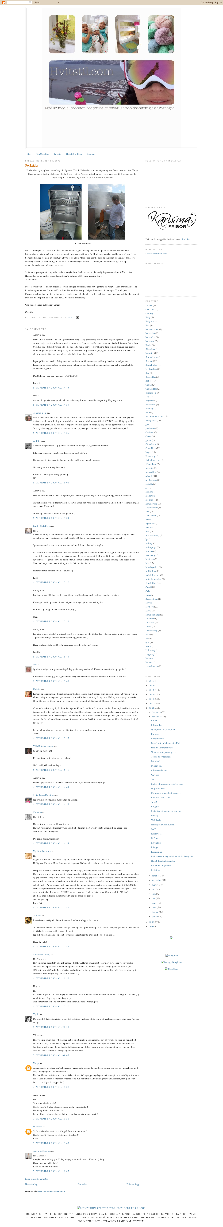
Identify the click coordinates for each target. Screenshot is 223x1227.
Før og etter (150, 420)
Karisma (149, 491)
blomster (149, 353)
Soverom (149, 618)
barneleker (150, 337)
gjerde (148, 440)
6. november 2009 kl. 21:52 (51, 978)
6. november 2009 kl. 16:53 (51, 804)
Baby (148, 317)
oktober (156, 875)
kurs (147, 511)
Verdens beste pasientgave (163, 752)
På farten (155, 838)
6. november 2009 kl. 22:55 (51, 1027)
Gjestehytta (150, 444)
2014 (152, 685)
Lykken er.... (156, 765)
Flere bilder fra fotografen (163, 860)
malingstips (150, 547)
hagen (148, 452)
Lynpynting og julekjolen (163, 729)
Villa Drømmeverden (43, 746)
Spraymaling (151, 630)
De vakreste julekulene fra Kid (165, 743)
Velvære (149, 658)
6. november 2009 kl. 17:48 (51, 946)
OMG (153, 829)
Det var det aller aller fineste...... (165, 792)
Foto (147, 412)
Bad (147, 325)
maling (148, 543)
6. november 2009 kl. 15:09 (51, 518)
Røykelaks (31, 165)
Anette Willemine (41, 1150)
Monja (36, 1063)
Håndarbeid (150, 464)
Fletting (149, 408)
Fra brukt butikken (154, 416)
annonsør (149, 313)
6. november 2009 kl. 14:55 (51, 404)
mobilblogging (152, 574)
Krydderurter (151, 507)
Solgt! (154, 801)
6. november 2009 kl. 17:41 (51, 907)
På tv (147, 590)
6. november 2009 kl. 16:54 (51, 843)
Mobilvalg (156, 820)
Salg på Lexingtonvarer (162, 747)
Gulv (153, 779)
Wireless (155, 774)
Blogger (155, 806)
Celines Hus (151, 388)
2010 (152, 703)
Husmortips (150, 456)
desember (156, 712)
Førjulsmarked (158, 788)
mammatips (150, 555)
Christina (37, 812)
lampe (148, 519)
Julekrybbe (156, 724)
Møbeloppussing (153, 578)
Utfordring (150, 650)
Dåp (147, 396)
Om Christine (42, 153)
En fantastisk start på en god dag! (166, 811)
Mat (147, 563)
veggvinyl (150, 654)
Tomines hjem (39, 412)
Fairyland (155, 761)
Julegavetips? (157, 738)
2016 (152, 680)
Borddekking (151, 357)
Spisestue (149, 622)
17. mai (148, 305)
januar (155, 916)
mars (154, 907)
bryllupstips (151, 368)
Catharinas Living (41, 954)
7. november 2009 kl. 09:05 (51, 1055)
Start (29, 153)
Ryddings (155, 869)
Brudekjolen (151, 364)
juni (154, 893)
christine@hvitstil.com (156, 253)
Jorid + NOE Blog (41, 525)
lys (146, 539)
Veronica (37, 915)
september (157, 880)
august (155, 884)
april (154, 902)
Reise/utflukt (151, 598)
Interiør (148, 475)
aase (35, 664)
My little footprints (42, 851)
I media (57, 153)
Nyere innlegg (32, 1184)
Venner (148, 662)
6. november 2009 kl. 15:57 (51, 738)
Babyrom (149, 321)
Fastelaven (150, 404)
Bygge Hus (150, 376)
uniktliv (37, 440)
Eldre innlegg (132, 1184)
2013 (152, 689)
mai (154, 898)
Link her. (186, 239)
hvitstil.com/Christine (43, 795)
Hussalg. (155, 815)
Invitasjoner (151, 479)
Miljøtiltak (150, 570)
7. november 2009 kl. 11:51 (51, 1118)
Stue (147, 634)
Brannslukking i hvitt (161, 797)
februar (155, 911)
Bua (147, 372)
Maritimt (149, 559)
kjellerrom (150, 495)
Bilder (148, 345)
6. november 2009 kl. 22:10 (51, 1006)
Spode (148, 626)
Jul (146, 487)
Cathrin (36, 688)
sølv (147, 642)
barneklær (150, 333)
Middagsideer (152, 567)
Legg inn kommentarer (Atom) (51, 1190)
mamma (149, 551)
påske (148, 594)
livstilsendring (152, 535)
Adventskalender (159, 770)
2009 (152, 708)
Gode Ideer (150, 448)
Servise (148, 602)
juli (154, 889)
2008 (152, 922)
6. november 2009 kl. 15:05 (51, 432)
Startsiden (82, 1184)
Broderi (149, 361)
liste (147, 531)
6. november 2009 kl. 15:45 (51, 681)
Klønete (155, 734)
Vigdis (36, 1014)
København (150, 515)
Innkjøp (149, 468)
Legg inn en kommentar (36, 1178)
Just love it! (156, 833)
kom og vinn (151, 503)
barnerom (149, 341)
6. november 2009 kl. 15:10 (51, 582)
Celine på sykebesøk (161, 756)
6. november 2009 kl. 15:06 (51, 482)
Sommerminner (152, 614)
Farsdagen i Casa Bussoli (163, 824)
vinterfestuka (151, 666)
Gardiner (149, 432)
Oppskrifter (150, 582)
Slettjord (149, 606)
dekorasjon (150, 392)
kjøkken (149, 499)
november (157, 716)
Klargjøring (156, 851)
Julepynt (155, 847)
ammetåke (150, 309)
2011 (152, 699)
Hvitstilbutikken (74, 153)
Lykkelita (37, 1126)
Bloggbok (150, 349)
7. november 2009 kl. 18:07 (51, 1171)
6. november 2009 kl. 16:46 (51, 769)
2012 (152, 694)
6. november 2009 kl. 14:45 (51, 387)
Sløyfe (148, 610)
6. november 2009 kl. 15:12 (51, 621)
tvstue (148, 646)
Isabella (149, 483)
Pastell (148, 586)
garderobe (150, 428)
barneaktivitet (152, 329)
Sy (146, 638)
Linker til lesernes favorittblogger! (167, 783)
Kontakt (91, 153)
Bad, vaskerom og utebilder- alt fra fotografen (172, 856)
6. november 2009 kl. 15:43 (51, 656)
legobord (149, 523)
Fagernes (149, 400)
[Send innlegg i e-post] (76, 317)
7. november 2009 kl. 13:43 (51, 1143)
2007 (152, 926)
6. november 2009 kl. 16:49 (51, 787)
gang (147, 424)
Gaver (148, 436)
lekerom (149, 527)
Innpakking (150, 472)
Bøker (148, 380)
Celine (148, 384)
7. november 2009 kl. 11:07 (51, 1086)
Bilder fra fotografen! (161, 865)
